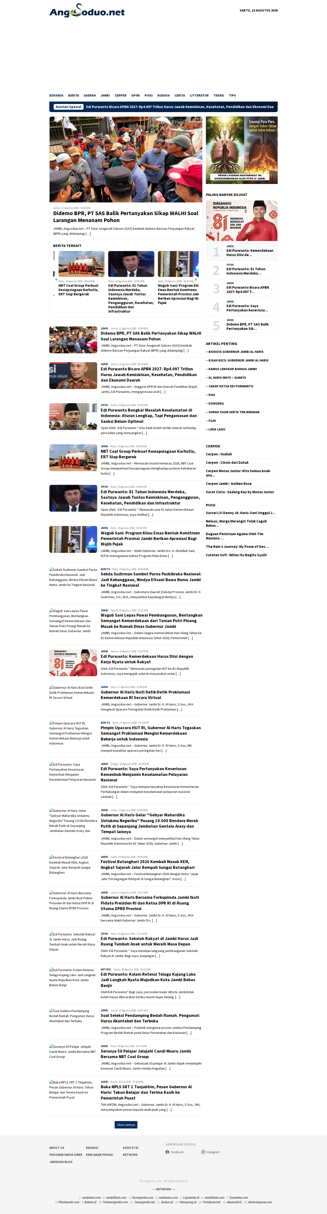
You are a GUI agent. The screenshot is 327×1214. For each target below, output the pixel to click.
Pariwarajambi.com (115, 1202)
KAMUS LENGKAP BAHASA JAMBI (233, 369)
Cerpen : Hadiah (219, 454)
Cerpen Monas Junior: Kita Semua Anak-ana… (238, 473)
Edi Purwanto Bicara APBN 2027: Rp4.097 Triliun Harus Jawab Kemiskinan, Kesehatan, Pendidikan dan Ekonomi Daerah (136, 107)
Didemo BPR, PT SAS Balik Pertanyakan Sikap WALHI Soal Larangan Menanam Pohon (125, 217)
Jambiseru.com (168, 1198)
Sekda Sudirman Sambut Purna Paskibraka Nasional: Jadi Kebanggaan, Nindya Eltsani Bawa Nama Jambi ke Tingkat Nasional (151, 579)
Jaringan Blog (61, 1162)
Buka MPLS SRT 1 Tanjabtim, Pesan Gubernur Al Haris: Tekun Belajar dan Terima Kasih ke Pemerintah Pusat (146, 1092)
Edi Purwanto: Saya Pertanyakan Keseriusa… (247, 308)
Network (130, 1155)
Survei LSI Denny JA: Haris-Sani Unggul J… (241, 513)
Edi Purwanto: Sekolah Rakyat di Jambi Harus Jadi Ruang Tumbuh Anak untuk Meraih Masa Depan (149, 941)
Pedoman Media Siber (65, 1155)
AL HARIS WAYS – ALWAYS (227, 377)
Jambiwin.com (91, 1198)
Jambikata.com (214, 1198)
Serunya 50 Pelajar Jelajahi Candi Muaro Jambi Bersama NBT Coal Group (146, 1053)
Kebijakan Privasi (99, 1155)
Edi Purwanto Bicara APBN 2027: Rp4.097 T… (247, 289)
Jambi (104, 328)
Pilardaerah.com (68, 1202)
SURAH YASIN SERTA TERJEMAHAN (234, 412)
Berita (105, 569)
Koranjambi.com (142, 1198)
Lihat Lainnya (126, 1124)
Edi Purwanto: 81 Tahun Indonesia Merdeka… (245, 271)
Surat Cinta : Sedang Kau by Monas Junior (240, 492)
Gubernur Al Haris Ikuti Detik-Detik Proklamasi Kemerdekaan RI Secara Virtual (145, 694)
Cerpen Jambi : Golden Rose (229, 483)
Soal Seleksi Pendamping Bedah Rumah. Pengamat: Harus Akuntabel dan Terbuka (150, 1018)
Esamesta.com (239, 1198)
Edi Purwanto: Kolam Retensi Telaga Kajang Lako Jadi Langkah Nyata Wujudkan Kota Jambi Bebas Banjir (148, 979)
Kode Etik (130, 1148)
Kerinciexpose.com (260, 1202)
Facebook (177, 1152)
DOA (212, 395)
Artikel (106, 969)
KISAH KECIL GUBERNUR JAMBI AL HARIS (239, 360)
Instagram (213, 1152)
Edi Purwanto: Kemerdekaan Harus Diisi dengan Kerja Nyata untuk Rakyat (147, 658)
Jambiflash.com (116, 1198)
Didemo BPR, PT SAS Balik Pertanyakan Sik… (247, 326)
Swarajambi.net (145, 1202)
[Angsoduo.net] (87, 10)
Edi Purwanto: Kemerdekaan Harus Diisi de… (249, 252)
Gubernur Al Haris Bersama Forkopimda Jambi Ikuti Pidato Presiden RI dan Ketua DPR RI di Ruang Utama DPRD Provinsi (150, 902)
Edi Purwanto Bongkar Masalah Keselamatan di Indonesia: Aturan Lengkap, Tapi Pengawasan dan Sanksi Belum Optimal (149, 415)
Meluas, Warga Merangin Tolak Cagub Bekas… (236, 523)
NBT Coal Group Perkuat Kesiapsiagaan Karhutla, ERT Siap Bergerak (73, 289)
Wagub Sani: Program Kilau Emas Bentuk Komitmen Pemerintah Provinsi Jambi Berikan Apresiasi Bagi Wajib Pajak (176, 294)
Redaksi (92, 1148)
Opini (104, 405)
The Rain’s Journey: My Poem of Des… (237, 546)
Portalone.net (211, 1202)
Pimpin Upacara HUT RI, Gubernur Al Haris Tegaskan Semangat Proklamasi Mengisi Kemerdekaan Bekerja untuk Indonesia (151, 733)
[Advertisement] (163, 53)
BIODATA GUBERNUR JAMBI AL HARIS (236, 351)
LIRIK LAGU (217, 429)
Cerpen (213, 446)
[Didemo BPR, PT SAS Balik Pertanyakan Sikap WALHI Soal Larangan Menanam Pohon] (126, 159)
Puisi (210, 505)
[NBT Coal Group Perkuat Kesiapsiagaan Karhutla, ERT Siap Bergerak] (76, 264)
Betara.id (90, 1202)
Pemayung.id (188, 1202)
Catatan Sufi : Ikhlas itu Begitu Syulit (236, 555)
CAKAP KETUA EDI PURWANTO (231, 386)
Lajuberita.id (191, 1198)
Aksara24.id (234, 1202)
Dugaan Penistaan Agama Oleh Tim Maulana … (234, 536)
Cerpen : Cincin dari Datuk (227, 462)
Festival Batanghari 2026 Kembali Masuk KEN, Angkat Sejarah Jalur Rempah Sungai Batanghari (148, 864)
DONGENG (216, 403)
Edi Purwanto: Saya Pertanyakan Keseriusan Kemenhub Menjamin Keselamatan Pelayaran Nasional (144, 774)
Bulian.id (167, 1202)
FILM (212, 420)
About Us (56, 1148)
